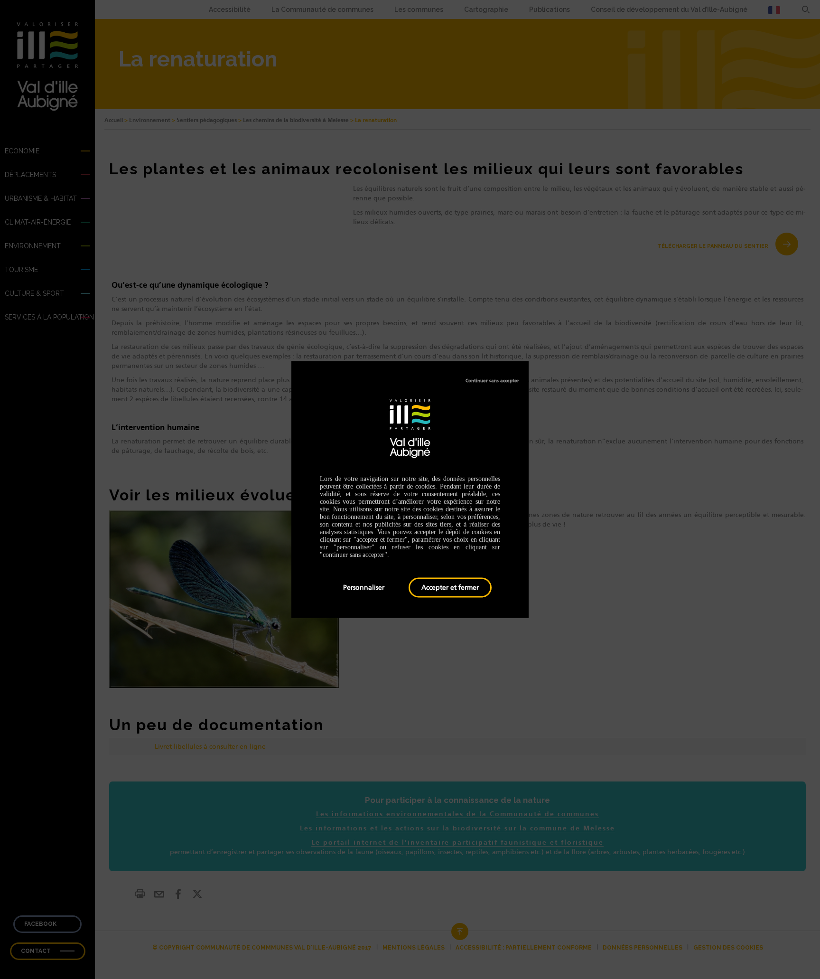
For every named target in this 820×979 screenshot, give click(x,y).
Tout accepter (450, 588)
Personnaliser (363, 587)
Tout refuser (492, 381)
